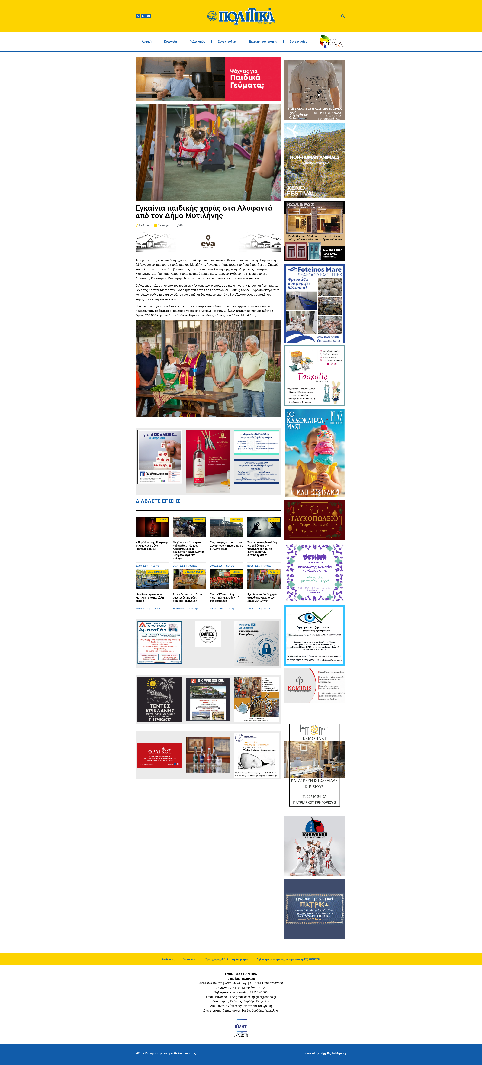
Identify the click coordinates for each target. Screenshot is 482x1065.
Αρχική (147, 41)
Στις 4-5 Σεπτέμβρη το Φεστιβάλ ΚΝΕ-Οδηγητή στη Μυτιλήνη (224, 597)
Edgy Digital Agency (333, 1053)
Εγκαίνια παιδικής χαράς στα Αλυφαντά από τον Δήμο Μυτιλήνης (262, 597)
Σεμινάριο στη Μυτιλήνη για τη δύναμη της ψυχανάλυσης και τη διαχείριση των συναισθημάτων (262, 549)
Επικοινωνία (190, 959)
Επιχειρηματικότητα (263, 41)
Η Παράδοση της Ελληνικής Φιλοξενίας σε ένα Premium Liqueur (152, 545)
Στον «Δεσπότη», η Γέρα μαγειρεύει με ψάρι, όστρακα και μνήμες (187, 597)
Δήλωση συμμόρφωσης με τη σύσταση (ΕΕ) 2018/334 (288, 959)
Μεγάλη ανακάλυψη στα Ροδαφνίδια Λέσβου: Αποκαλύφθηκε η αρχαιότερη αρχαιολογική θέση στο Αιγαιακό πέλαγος (188, 550)
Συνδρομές (168, 959)
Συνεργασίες (298, 41)
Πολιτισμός (197, 41)
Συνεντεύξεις (227, 41)
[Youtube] (148, 16)
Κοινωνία (170, 41)
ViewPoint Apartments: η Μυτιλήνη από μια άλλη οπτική (150, 597)
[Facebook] (143, 16)
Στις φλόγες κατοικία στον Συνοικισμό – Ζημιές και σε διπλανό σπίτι (226, 545)
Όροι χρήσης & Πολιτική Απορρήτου (227, 959)
